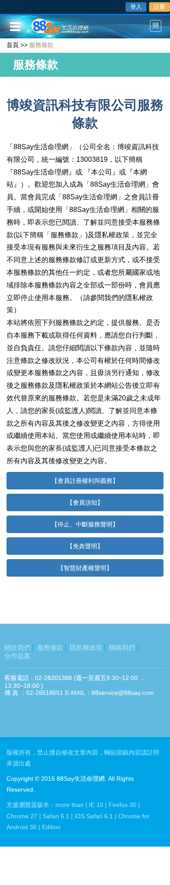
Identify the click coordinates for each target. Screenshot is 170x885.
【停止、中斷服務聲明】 (85, 524)
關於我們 (17, 647)
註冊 (159, 6)
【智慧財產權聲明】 (85, 567)
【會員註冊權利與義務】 (85, 480)
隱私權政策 (86, 647)
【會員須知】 (85, 502)
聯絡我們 (122, 647)
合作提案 (17, 655)
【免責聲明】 (85, 546)
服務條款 (50, 647)
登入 (136, 6)
